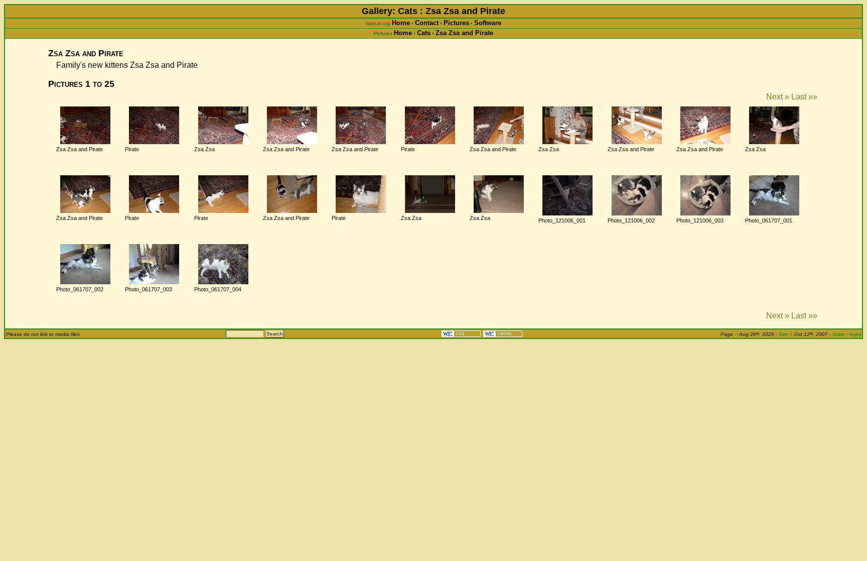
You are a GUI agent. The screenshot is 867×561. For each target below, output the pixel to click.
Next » (777, 96)
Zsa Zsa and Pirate (464, 33)
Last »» (804, 96)
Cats (423, 33)
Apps (855, 334)
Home (401, 23)
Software (487, 23)
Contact (427, 23)
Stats (838, 334)
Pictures (456, 23)
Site (786, 334)
